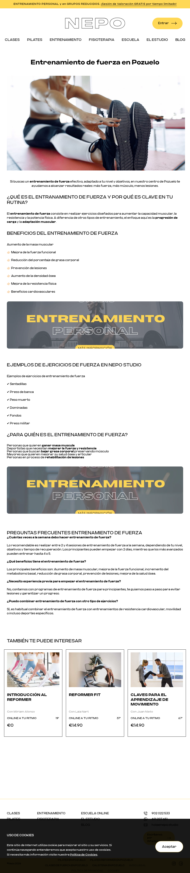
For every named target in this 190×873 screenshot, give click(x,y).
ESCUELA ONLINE (95, 814)
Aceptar (169, 847)
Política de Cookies (83, 854)
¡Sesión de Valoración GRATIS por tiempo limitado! (139, 4)
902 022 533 (161, 814)
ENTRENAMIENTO (51, 814)
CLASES (13, 814)
